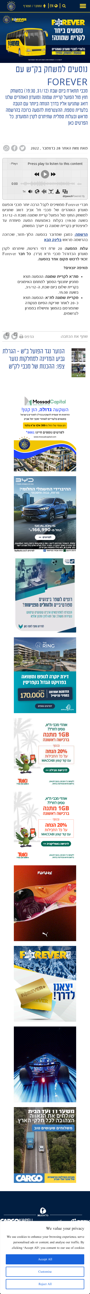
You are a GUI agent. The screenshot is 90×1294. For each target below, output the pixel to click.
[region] (45, 1257)
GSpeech (67, 196)
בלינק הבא (52, 239)
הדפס (29, 336)
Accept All (45, 1259)
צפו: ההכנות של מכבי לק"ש (37, 367)
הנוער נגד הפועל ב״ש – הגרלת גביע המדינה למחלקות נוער (34, 355)
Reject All (45, 1284)
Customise (45, 1271)
